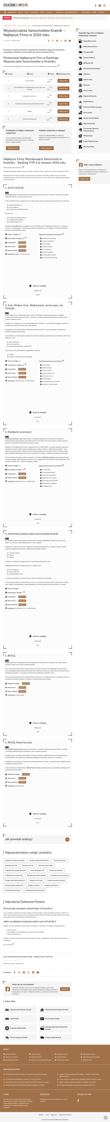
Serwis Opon (87, 90)
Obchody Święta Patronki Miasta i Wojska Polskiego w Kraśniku (25, 1085)
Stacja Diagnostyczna (90, 141)
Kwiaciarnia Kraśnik (89, 1054)
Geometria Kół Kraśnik (18, 1028)
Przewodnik (85, 12)
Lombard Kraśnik (62, 1054)
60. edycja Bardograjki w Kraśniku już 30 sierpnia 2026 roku (77, 1085)
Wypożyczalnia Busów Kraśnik (20, 1009)
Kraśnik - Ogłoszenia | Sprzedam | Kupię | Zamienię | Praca (52, 18)
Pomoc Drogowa (89, 57)
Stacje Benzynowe (89, 41)
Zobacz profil (22, 242)
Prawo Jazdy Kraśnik (52, 1019)
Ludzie (94, 12)
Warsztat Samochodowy (91, 68)
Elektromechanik (89, 123)
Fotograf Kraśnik (36, 1057)
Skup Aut (86, 85)
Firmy (27, 12)
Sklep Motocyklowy (90, 46)
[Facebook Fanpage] (95, 5)
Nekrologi (59, 12)
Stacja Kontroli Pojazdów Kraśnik (41, 1060)
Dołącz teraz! (84, 179)
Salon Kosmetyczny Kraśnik (91, 1057)
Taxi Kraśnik (14, 1019)
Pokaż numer (22, 250)
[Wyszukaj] (104, 5)
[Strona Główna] (5, 12)
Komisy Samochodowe (91, 118)
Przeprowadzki (88, 52)
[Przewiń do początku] (105, 1117)
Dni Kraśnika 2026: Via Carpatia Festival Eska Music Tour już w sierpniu (27, 1082)
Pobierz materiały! (46, 148)
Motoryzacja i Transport (24, 25)
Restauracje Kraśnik (63, 1060)
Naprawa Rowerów (90, 96)
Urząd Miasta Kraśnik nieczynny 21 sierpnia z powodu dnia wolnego (26, 1074)
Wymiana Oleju (88, 147)
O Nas (47, 1114)
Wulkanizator (88, 136)
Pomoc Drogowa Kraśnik (18, 1037)
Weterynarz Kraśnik (12, 1057)
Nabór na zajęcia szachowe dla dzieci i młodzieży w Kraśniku (77, 1082)
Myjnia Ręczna (88, 101)
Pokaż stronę (22, 246)
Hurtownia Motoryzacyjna (92, 107)
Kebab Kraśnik (87, 1060)
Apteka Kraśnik (36, 1054)
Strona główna (7, 25)
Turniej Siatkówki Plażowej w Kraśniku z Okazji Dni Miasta (23, 1079)
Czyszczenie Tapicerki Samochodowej (90, 130)
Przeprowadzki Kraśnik (53, 1037)
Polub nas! (65, 989)
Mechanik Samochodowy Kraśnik (56, 1009)
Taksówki (86, 74)
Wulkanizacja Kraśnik (12, 1060)
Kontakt (42, 1101)
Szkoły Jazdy (87, 79)
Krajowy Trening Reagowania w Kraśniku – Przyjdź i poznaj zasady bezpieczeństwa (79, 1075)
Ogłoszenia (34, 12)
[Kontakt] (100, 5)
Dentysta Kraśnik (11, 1054)
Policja (20, 12)
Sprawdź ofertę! (13, 148)
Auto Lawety (87, 112)
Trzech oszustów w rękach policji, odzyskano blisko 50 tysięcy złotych (80, 1079)
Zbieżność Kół (88, 63)
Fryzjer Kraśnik (61, 1057)
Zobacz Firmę (63, 81)
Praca (42, 12)
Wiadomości (12, 12)
